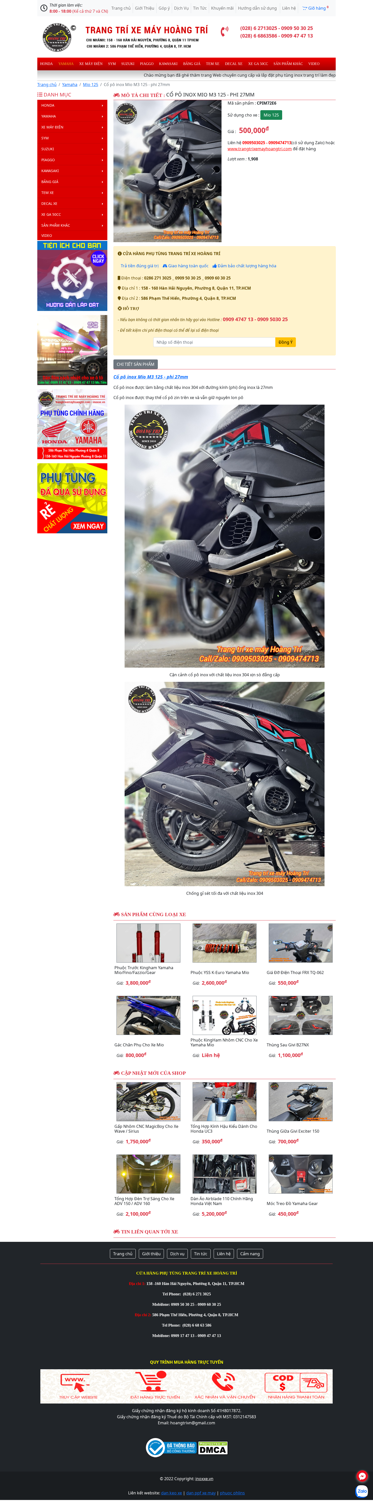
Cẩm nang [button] (250, 1254)
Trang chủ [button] (122, 1254)
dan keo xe (171, 1493)
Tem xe (212, 64)
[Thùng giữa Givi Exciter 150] (301, 1101)
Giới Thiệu (144, 8)
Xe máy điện (91, 64)
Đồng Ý (286, 342)
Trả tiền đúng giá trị (139, 266)
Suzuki (127, 64)
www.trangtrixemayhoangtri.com (260, 149)
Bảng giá (191, 64)
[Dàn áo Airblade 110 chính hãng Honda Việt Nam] (225, 1174)
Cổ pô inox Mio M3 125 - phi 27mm (150, 377)
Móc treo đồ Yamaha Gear (292, 1203)
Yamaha (66, 64)
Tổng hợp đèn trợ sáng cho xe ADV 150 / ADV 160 (144, 1201)
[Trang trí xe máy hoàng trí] (123, 36)
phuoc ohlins (232, 1493)
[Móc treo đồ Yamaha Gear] (301, 1174)
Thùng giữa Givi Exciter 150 (293, 1131)
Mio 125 (90, 84)
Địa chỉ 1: (137, 1283)
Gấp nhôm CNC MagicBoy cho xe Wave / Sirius (146, 1129)
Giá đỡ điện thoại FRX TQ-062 (295, 972)
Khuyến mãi (222, 8)
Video (313, 64)
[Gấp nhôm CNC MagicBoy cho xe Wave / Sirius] (148, 1101)
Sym (112, 64)
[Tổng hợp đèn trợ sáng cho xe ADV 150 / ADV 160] (148, 1174)
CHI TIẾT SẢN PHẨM (136, 364)
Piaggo (147, 64)
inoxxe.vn (204, 1478)
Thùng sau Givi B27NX (288, 1045)
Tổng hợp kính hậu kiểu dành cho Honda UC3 (224, 1129)
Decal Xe (234, 64)
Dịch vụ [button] (177, 1254)
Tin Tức (200, 8)
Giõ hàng (318, 8)
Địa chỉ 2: (143, 1315)
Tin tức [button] (200, 1254)
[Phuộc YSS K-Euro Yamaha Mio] (225, 943)
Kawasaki (168, 64)
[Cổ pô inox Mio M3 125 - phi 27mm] (167, 171)
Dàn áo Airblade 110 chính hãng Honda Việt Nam (222, 1201)
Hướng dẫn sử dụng (258, 8)
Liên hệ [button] (224, 1254)
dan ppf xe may (201, 1493)
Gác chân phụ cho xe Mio (139, 1045)
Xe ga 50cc (258, 64)
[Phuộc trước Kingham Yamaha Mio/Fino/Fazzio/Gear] (148, 943)
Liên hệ (289, 8)
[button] (121, 171)
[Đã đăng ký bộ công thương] (171, 1447)
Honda (46, 64)
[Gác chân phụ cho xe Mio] (148, 1015)
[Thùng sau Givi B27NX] (301, 1015)
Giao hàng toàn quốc (188, 266)
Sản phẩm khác (288, 64)
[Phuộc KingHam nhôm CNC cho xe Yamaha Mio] (225, 1015)
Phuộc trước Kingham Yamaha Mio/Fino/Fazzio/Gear (143, 970)
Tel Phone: (172, 1294)
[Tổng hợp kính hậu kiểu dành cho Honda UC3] (225, 1101)
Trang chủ (121, 8)
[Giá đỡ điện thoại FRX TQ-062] (301, 943)
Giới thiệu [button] (151, 1254)
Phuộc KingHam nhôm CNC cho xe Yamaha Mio (224, 1042)
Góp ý (164, 8)
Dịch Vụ (181, 8)
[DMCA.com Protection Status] (212, 1447)
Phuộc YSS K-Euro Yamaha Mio (220, 972)
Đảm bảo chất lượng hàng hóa (246, 266)
